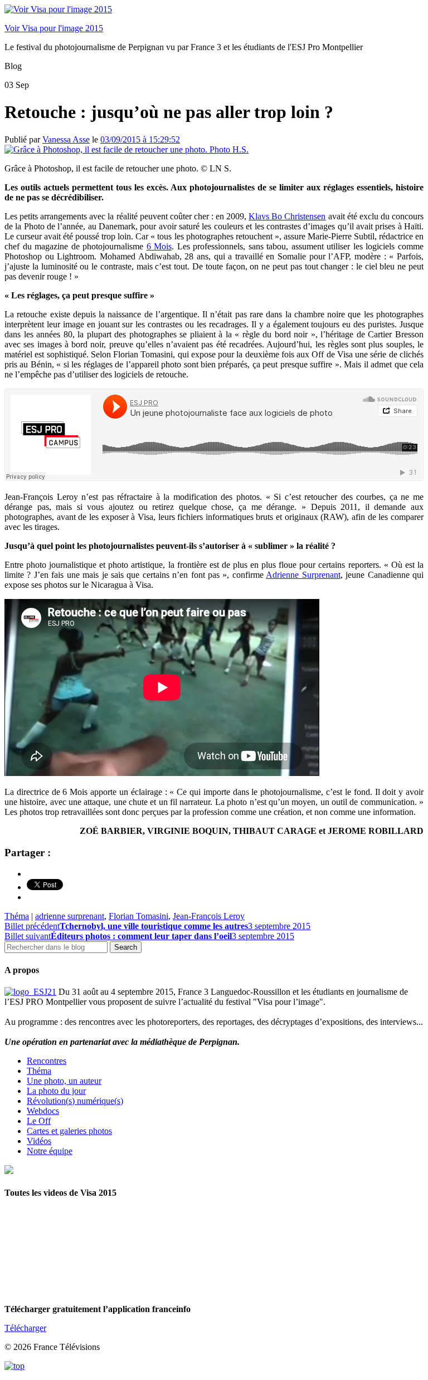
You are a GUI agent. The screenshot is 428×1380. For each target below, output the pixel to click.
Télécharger (25, 1328)
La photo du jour (56, 1091)
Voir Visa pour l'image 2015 (53, 28)
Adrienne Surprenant (303, 574)
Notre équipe (49, 1151)
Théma (16, 916)
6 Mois (159, 246)
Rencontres (46, 1060)
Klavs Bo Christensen (287, 216)
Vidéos (39, 1141)
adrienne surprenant (69, 916)
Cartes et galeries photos (69, 1131)
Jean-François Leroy (209, 916)
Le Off (39, 1121)
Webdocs (43, 1111)
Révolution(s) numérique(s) (75, 1101)
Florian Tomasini (138, 916)
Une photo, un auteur (64, 1081)
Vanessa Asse (66, 139)
